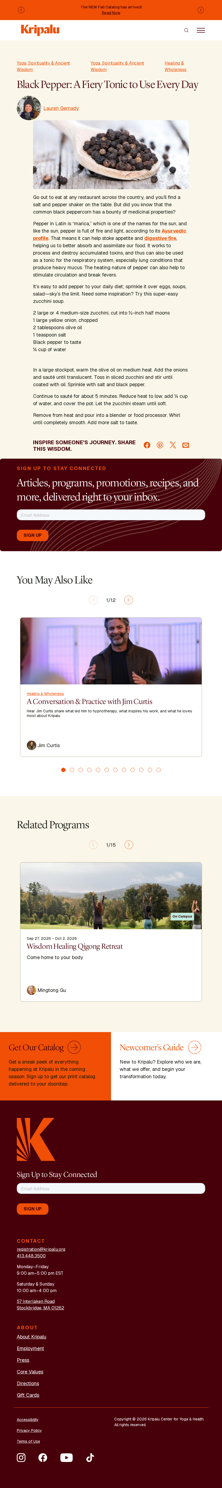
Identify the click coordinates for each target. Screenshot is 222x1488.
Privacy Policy (29, 1430)
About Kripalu (31, 1337)
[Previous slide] (93, 600)
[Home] (40, 27)
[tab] (63, 770)
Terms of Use (28, 1441)
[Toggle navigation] (201, 30)
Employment (30, 1348)
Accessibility (28, 1419)
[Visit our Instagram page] (21, 1457)
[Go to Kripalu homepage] (36, 1139)
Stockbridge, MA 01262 (40, 1308)
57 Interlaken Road (36, 1301)
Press (23, 1360)
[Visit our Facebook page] (42, 1457)
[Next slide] (128, 600)
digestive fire (160, 238)
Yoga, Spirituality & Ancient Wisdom (43, 66)
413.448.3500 (31, 1256)
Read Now (111, 12)
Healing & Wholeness (176, 66)
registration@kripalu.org (41, 1249)
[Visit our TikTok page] (90, 1457)
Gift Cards (28, 1395)
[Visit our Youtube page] (66, 1457)
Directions (28, 1383)
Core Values (30, 1372)
